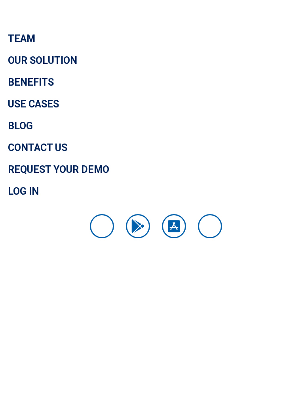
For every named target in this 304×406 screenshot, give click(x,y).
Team (21, 38)
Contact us (37, 147)
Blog (20, 126)
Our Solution (42, 60)
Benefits (31, 82)
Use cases (33, 104)
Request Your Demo (58, 169)
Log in (23, 191)
